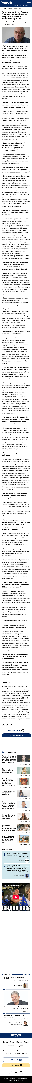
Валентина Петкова (12, 22)
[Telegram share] (11, 724)
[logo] (6, 3)
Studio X (20, 1081)
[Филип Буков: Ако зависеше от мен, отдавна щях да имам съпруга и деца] (23, 839)
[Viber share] (7, 724)
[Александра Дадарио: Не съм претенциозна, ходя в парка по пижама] (23, 827)
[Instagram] (21, 1072)
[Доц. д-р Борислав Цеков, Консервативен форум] (25, 1023)
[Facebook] (11, 1072)
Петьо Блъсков (24, 1011)
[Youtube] (16, 1072)
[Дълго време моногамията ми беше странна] (23, 770)
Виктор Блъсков (18, 985)
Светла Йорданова (19, 875)
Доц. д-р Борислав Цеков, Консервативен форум (15, 1023)
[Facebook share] (3, 724)
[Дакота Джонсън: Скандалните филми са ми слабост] (23, 793)
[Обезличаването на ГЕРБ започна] (16, 998)
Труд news (21, 860)
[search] (25, 2)
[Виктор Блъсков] (25, 985)
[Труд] (16, 1035)
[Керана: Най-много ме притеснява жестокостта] (23, 816)
